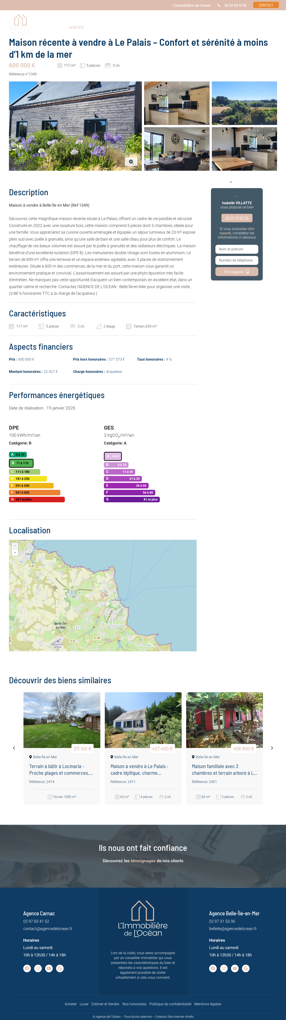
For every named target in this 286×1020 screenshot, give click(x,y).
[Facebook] (27, 968)
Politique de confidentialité (170, 1004)
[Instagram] (38, 968)
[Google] (60, 968)
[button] (226, 27)
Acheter (71, 1004)
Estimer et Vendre (105, 1004)
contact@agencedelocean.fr (47, 928)
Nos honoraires (134, 1004)
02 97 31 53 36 (222, 921)
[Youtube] (49, 968)
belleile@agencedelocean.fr (233, 928)
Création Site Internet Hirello (174, 1016)
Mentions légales (207, 1004)
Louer (84, 1004)
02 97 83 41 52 (36, 921)
